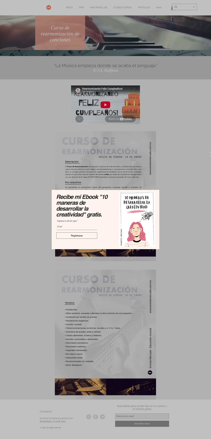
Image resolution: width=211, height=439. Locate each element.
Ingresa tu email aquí (67, 221)
